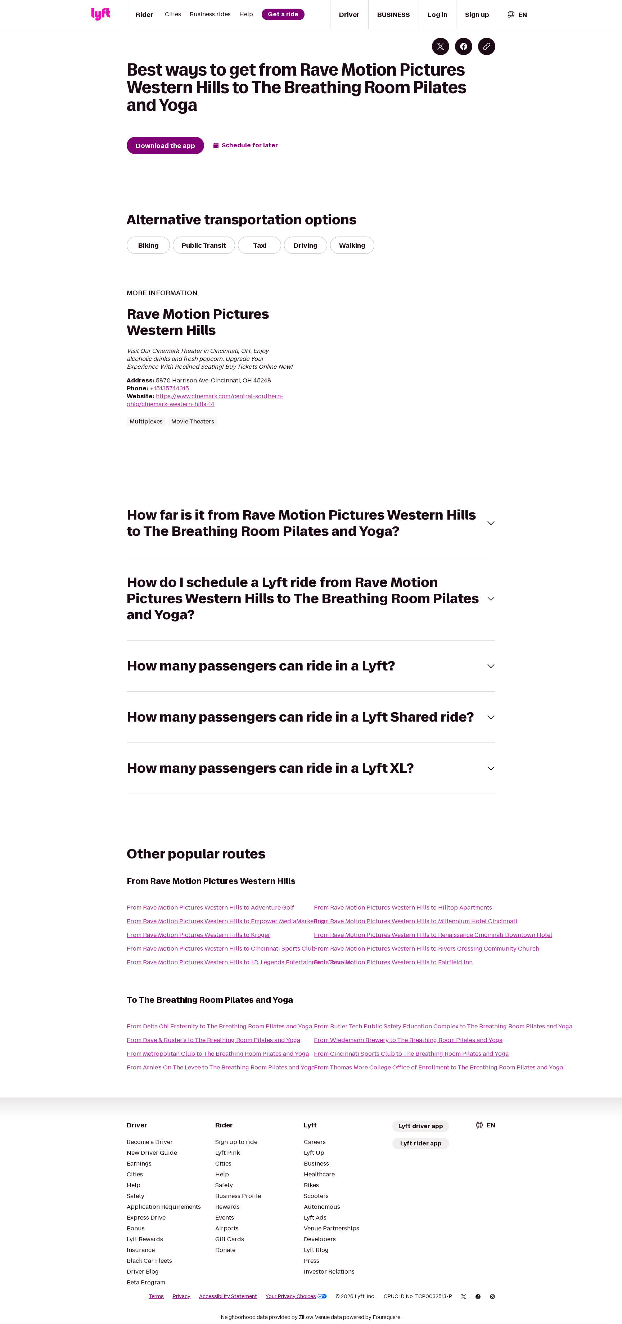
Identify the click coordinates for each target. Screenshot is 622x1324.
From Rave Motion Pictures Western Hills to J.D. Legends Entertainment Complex (239, 962)
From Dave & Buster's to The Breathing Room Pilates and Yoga (213, 1040)
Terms (156, 1296)
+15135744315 (169, 388)
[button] (311, 523)
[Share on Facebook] (463, 46)
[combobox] (517, 14)
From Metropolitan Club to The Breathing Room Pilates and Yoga (218, 1054)
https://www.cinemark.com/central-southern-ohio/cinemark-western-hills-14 (205, 400)
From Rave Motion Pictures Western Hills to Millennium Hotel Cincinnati (415, 921)
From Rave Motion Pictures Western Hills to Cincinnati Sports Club (221, 948)
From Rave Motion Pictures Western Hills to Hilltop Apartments (403, 907)
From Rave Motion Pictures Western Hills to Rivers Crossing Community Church (426, 948)
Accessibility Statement (228, 1296)
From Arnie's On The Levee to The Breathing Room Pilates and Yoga (221, 1067)
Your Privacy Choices (291, 1296)
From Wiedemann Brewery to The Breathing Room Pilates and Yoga (408, 1040)
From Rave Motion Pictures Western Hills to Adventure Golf (210, 907)
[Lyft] (100, 14)
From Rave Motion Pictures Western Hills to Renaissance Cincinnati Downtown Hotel (433, 935)
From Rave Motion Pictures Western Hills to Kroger (198, 935)
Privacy (181, 1296)
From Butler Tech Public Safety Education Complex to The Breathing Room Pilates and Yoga (443, 1026)
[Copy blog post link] (486, 46)
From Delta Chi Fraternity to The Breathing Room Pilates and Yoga (219, 1026)
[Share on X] (440, 46)
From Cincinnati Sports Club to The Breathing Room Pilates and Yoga (411, 1054)
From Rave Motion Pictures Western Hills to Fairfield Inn (393, 962)
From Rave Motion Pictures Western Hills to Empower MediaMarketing (226, 921)
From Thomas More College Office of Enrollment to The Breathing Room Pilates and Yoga (438, 1067)
